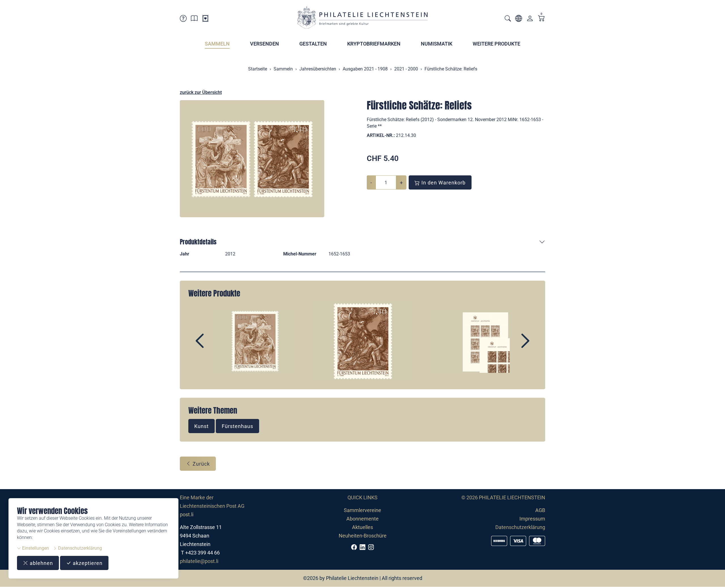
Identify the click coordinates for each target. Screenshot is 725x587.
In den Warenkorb (443, 183)
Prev (212, 345)
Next (512, 345)
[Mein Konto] (530, 19)
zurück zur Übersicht (201, 92)
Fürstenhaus (237, 426)
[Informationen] (194, 19)
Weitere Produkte (496, 44)
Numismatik (436, 44)
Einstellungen (35, 548)
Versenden (264, 44)
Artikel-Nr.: (381, 135)
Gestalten (313, 44)
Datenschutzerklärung (79, 548)
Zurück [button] (200, 464)
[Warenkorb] (541, 18)
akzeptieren (87, 563)
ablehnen (40, 563)
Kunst (201, 426)
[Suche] (508, 19)
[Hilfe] (183, 19)
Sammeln (217, 44)
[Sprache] (518, 19)
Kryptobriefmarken (373, 44)
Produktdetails (198, 241)
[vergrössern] (252, 159)
